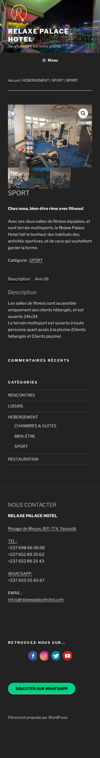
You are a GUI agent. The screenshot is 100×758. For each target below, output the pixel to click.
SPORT (57, 80)
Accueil (14, 80)
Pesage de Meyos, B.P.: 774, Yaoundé (42, 528)
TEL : (12, 541)
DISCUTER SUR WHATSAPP (41, 688)
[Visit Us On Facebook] (33, 660)
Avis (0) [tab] (42, 279)
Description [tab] (19, 279)
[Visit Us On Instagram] (44, 660)
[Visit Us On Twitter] (56, 660)
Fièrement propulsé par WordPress (37, 717)
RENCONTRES (21, 395)
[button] (83, 113)
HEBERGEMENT (35, 80)
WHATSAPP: (20, 573)
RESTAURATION (23, 459)
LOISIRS (15, 406)
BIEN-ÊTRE (24, 436)
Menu (53, 60)
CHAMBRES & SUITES (35, 426)
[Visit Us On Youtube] (67, 660)
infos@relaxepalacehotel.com (36, 599)
